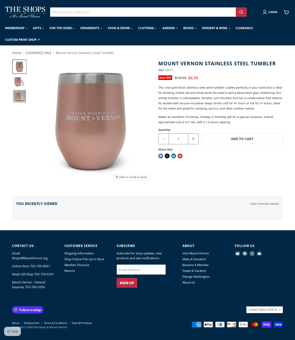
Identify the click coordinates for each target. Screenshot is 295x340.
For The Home (61, 28)
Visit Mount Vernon (195, 253)
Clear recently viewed (264, 203)
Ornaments (90, 28)
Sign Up (127, 283)
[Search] (241, 12)
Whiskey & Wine (215, 28)
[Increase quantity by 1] (193, 138)
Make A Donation (194, 259)
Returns (69, 271)
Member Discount (76, 265)
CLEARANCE (244, 28)
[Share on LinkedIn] (173, 156)
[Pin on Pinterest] (180, 156)
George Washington (196, 276)
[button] (271, 12)
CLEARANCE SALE (38, 53)
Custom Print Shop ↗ (22, 40)
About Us (188, 282)
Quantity (164, 129)
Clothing (146, 28)
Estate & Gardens (194, 271)
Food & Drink (119, 28)
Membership (15, 28)
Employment (31, 323)
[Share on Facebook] (160, 156)
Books (188, 28)
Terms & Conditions (55, 323)
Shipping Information (79, 253)
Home (16, 53)
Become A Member (195, 265)
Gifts (37, 28)
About (15, 323)
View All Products (82, 323)
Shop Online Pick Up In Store (84, 259)
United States (262, 309)
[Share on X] (167, 156)
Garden (169, 28)
